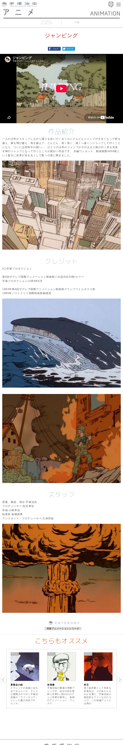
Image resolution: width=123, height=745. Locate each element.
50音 (76, 22)
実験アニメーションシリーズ (63, 628)
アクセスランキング (46, 22)
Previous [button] (3, 680)
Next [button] (119, 680)
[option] (25, 678)
